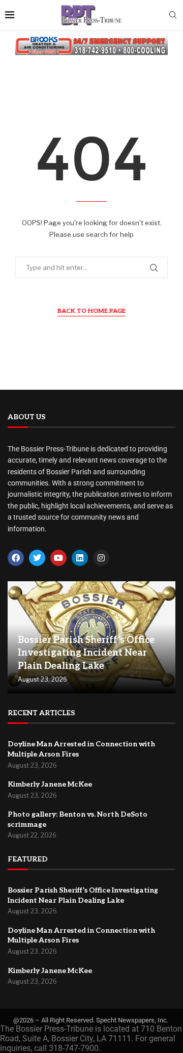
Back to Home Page (91, 311)
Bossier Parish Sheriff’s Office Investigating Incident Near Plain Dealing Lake (86, 653)
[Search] (173, 15)
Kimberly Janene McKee (50, 784)
